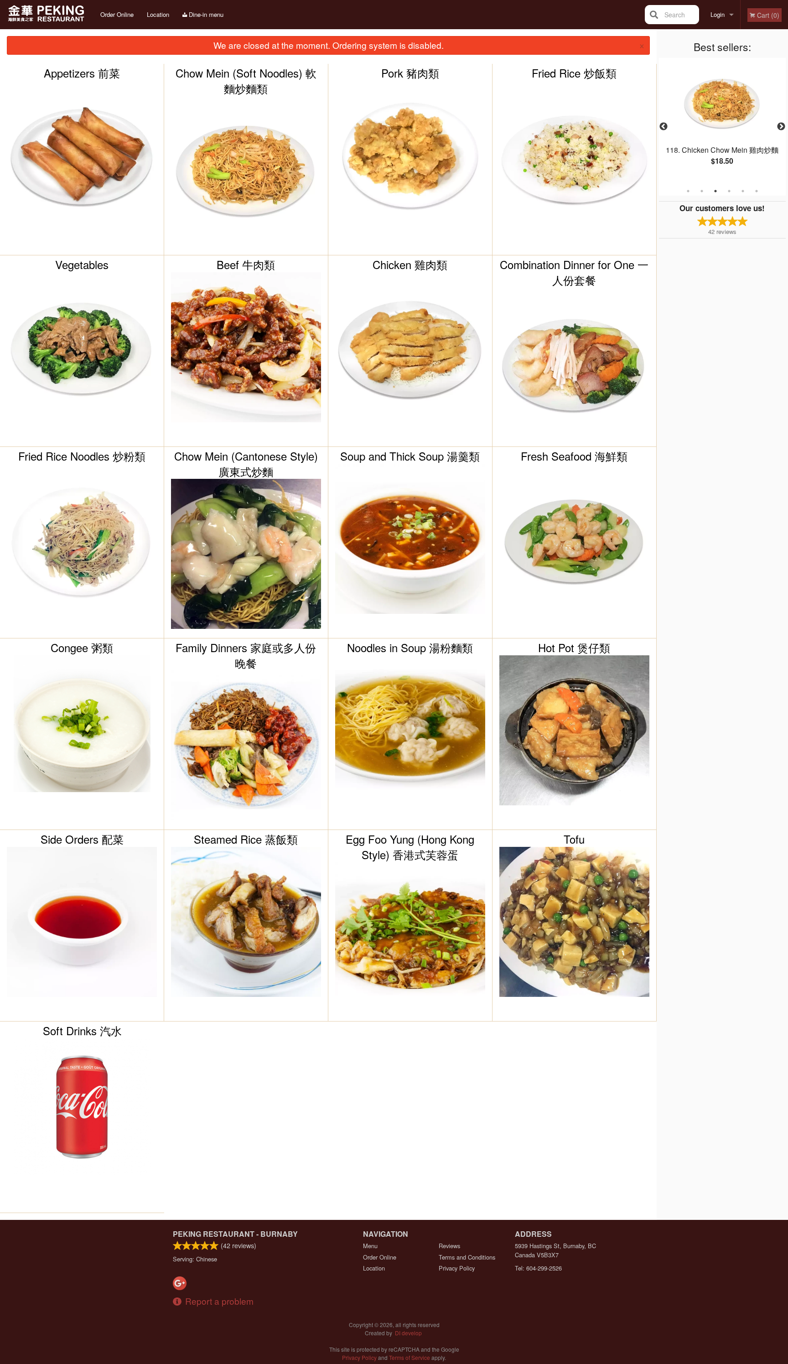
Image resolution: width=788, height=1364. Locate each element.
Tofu (574, 839)
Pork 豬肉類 (410, 73)
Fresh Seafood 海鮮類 (574, 456)
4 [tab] (729, 191)
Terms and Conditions (467, 1257)
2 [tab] (701, 191)
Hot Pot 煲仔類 (574, 647)
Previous (663, 126)
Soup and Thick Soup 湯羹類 (410, 456)
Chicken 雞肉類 (410, 264)
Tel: (538, 1268)
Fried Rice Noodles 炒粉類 (81, 456)
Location (158, 14)
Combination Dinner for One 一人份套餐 (574, 272)
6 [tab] (756, 191)
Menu (370, 1245)
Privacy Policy (457, 1268)
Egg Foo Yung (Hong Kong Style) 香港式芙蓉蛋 (410, 846)
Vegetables (82, 264)
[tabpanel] (722, 121)
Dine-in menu (205, 14)
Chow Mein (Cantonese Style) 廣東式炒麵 (246, 463)
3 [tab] (715, 191)
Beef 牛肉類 (246, 264)
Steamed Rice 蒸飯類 (246, 839)
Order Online (117, 14)
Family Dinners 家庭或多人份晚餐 (246, 655)
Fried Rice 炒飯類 (574, 73)
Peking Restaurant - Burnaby (235, 1234)
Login (717, 14)
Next (781, 126)
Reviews (449, 1245)
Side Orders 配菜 (82, 839)
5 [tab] (742, 191)
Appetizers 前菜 (82, 73)
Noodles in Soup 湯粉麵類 (410, 647)
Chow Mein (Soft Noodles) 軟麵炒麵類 (246, 80)
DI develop (408, 1333)
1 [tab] (688, 191)
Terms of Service (409, 1357)
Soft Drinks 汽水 (82, 1030)
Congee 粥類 (82, 647)
